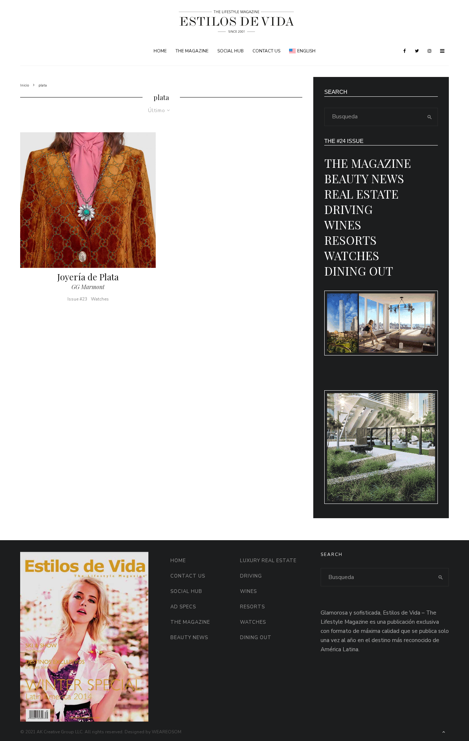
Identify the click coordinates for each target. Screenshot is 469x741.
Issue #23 (77, 299)
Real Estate (361, 194)
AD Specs (183, 607)
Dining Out (358, 271)
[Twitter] (416, 51)
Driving (348, 209)
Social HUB (230, 51)
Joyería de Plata (88, 277)
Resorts (350, 240)
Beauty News (364, 178)
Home (160, 51)
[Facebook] (404, 51)
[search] (429, 117)
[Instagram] (429, 51)
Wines (342, 224)
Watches (100, 299)
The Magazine (192, 51)
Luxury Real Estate (268, 560)
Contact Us (266, 51)
